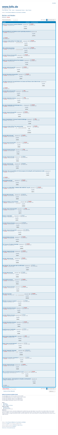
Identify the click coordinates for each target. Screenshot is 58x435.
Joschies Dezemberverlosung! (9, 308)
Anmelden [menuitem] (54, 3)
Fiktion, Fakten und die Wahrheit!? (10, 343)
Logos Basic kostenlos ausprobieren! (11, 357)
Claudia (23, 272)
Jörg (24, 90)
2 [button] (48, 20)
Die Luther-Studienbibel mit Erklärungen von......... (13, 105)
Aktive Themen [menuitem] (28, 10)
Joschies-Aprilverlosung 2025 (9, 67)
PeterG (5, 216)
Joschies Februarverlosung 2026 (10, 55)
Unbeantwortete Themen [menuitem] (20, 10)
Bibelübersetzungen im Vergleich (10, 301)
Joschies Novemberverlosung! (9, 322)
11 (20, 127)
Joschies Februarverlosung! (9, 223)
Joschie (8, 17)
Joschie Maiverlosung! (7, 180)
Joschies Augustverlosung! (8, 156)
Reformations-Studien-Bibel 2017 (10, 336)
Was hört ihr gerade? (7, 293)
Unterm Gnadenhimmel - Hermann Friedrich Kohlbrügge (15, 119)
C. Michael (27, 229)
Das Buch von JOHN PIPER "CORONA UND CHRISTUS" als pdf (16, 187)
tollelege (5, 120)
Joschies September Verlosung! (9, 350)
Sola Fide (24, 194)
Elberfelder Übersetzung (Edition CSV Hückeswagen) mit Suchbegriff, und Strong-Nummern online (24, 171)
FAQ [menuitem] (10, 10)
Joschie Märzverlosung (8, 279)
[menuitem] (4, 428)
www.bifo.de (10, 6)
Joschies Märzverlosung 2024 (9, 91)
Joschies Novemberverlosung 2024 (10, 74)
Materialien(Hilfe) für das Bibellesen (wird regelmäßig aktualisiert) (17, 31)
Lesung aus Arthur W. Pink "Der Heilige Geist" (12, 41)
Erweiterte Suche (6, 407)
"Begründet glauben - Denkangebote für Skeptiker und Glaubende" (17, 378)
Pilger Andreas (6, 372)
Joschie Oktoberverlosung (8, 237)
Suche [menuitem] (13, 10)
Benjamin (24, 163)
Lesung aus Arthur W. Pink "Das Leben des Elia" (13, 126)
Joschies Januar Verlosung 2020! (10, 208)
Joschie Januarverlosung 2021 (9, 142)
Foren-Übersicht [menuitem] (5, 10)
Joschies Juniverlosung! (8, 163)
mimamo (5, 245)
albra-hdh (28, 350)
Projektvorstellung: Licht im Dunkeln (10, 201)
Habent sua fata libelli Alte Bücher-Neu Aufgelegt (13, 60)
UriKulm (26, 300)
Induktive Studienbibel (7, 215)
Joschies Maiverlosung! (8, 272)
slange (5, 379)
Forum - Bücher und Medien (8, 405)
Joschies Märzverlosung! (8, 135)
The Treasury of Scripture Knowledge (11, 244)
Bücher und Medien (8, 15)
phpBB (7, 423)
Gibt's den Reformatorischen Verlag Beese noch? (13, 371)
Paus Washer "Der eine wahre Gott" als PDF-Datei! (13, 265)
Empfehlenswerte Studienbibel (9, 329)
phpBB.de (14, 426)
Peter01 (23, 180)
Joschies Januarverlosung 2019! (10, 230)
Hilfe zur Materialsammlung (8, 48)
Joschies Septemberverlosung (9, 98)
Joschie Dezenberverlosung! (9, 149)
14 (25, 127)
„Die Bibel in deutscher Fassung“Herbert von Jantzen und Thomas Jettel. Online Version (21, 81)
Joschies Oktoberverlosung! (9, 315)
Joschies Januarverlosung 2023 (9, 112)
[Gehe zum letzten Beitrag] (34, 24)
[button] (55, 20)
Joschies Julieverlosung (8, 258)
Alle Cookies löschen (6, 408)
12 (22, 127)
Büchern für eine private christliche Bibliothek (12, 24)
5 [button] (53, 20)
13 (23, 127)
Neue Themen (5, 404)
